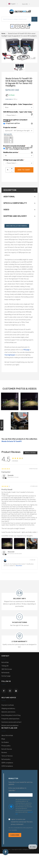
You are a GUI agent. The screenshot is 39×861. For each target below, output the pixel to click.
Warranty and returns (8, 712)
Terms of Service (7, 756)
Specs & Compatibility (15, 203)
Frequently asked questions (10, 719)
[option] (20, 51)
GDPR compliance (7, 763)
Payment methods (8, 705)
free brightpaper (9, 355)
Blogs (3, 739)
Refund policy (6, 759)
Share (1, 423)
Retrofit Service (7, 749)
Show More (19, 565)
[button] (13, 4)
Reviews (4, 752)
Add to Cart (24, 170)
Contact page (6, 676)
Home (3, 33)
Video (6, 209)
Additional (9, 197)
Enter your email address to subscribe (17, 789)
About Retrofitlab (7, 735)
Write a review (30, 453)
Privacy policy (6, 746)
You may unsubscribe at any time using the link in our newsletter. (20, 829)
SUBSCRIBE (14, 835)
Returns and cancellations (10, 725)
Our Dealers (5, 742)
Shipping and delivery (15, 216)
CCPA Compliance (7, 766)
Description (10, 190)
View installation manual (16, 225)
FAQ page (26, 350)
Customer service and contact (11, 722)
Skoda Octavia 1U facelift (12, 441)
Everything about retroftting (11, 715)
